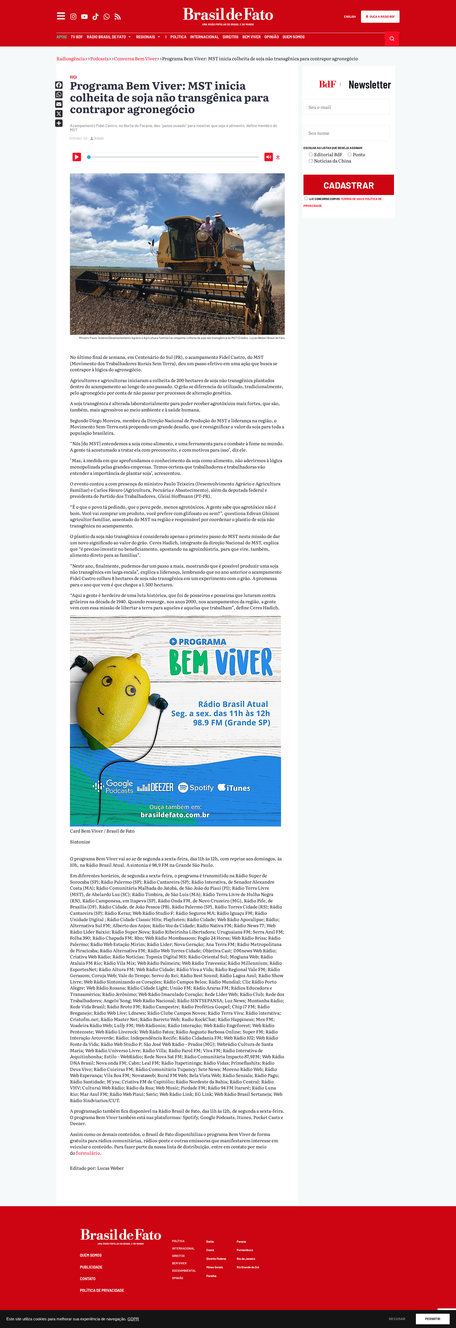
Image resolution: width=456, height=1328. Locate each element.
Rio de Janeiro (246, 1258)
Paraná (241, 1241)
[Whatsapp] (106, 16)
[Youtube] (84, 16)
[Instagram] (73, 16)
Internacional (204, 37)
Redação (99, 138)
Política (178, 37)
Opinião (271, 37)
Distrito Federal (216, 1258)
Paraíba (211, 1276)
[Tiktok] (95, 16)
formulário (88, 1152)
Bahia (210, 1241)
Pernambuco (245, 1250)
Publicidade (91, 1267)
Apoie (61, 37)
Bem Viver (252, 37)
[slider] (173, 157)
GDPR (133, 1319)
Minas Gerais (214, 1267)
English (350, 16)
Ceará (210, 1250)
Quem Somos (294, 37)
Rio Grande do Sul (248, 1267)
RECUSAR (397, 1319)
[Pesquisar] (391, 38)
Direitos (231, 37)
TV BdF (77, 37)
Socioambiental (184, 1270)
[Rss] (117, 16)
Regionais (145, 37)
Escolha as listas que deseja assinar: (333, 148)
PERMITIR (432, 1319)
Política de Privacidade (102, 1290)
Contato (88, 1278)
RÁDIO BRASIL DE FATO (106, 37)
